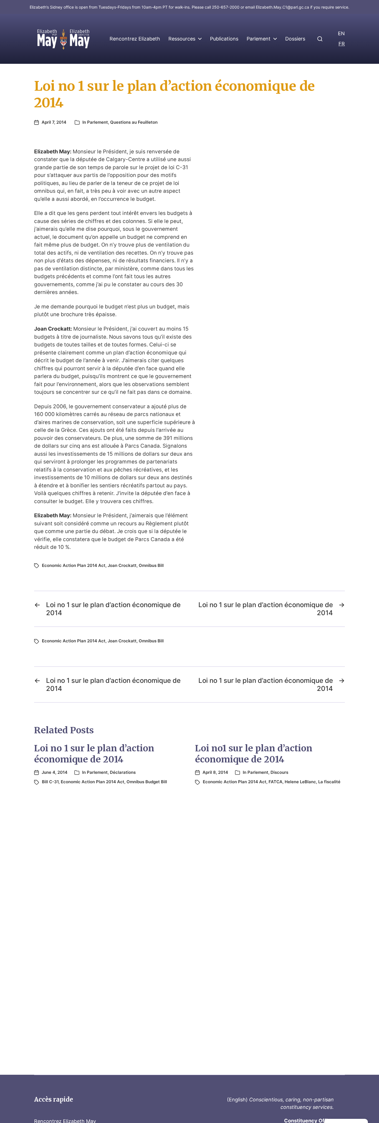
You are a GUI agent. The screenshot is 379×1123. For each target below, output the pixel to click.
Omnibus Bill (151, 565)
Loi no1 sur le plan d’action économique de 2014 (253, 754)
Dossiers (295, 38)
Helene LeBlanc (300, 781)
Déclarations (123, 772)
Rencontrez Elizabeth (135, 38)
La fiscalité (329, 781)
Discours (279, 772)
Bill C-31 (50, 781)
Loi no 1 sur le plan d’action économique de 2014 (94, 754)
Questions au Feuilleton (134, 122)
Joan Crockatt (122, 565)
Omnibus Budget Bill (147, 781)
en (341, 33)
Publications (224, 38)
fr (341, 44)
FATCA (275, 781)
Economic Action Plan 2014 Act (73, 565)
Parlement (259, 38)
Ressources (181, 38)
